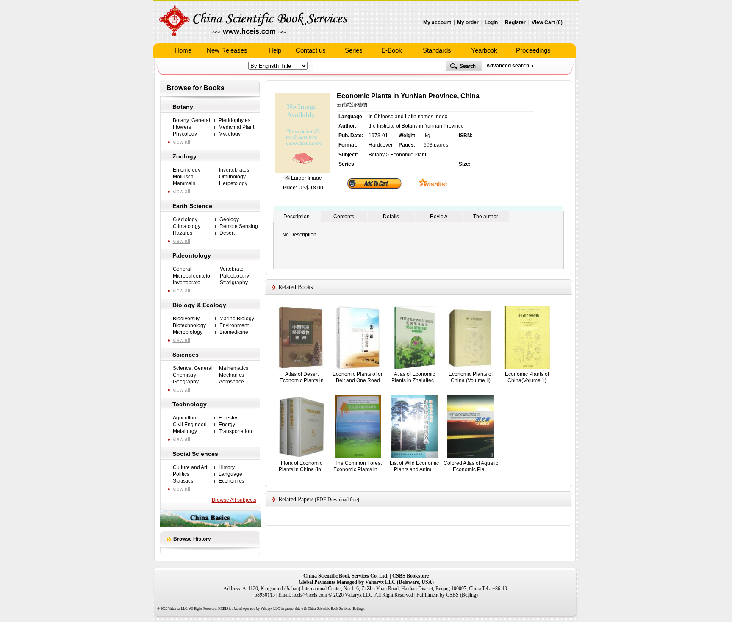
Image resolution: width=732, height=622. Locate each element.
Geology (229, 219)
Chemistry (184, 375)
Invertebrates (234, 170)
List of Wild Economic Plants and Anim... (414, 466)
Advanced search (507, 66)
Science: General (193, 368)
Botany (182, 106)
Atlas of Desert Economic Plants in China (302, 380)
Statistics (183, 481)
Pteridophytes (234, 120)
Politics (181, 474)
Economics (231, 481)
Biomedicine (233, 332)
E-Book (391, 50)
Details (391, 216)
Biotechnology (189, 325)
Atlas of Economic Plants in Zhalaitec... (414, 377)
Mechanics (231, 375)
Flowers (182, 127)
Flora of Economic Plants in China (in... (302, 466)
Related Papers (295, 499)
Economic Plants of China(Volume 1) (527, 377)
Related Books (295, 287)
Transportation (235, 431)
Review (438, 216)
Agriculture (185, 418)
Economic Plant (408, 155)
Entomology (186, 170)
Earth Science (192, 206)
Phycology (185, 134)
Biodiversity (186, 319)
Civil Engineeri (190, 425)
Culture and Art (190, 467)
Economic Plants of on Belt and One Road (358, 377)
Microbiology (187, 332)
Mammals (184, 183)
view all (181, 142)
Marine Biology (236, 319)
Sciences (185, 354)
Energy (227, 425)
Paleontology (191, 255)
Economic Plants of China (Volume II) (471, 377)
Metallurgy (185, 431)
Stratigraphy (234, 283)
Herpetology (233, 183)
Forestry (228, 418)
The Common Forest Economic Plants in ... (358, 466)
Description (296, 216)
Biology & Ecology (199, 305)
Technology (189, 404)
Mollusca (183, 177)
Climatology (186, 226)
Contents (343, 216)
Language (230, 474)
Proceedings (533, 50)
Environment (234, 325)
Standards (437, 50)
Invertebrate (186, 283)
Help (275, 50)
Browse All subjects (234, 500)
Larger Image (306, 178)
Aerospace (231, 382)
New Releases (227, 50)
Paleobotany (234, 276)
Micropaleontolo (191, 276)
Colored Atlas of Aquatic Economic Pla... (471, 466)
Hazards (182, 233)
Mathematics (233, 368)
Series (354, 50)
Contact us (311, 50)
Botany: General (191, 120)
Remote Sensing (238, 226)
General (182, 269)
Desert (227, 233)
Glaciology (185, 219)
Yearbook (484, 50)
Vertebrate (232, 269)
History (227, 467)
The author (485, 216)
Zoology (184, 156)
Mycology (230, 134)
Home (183, 50)
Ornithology (232, 177)
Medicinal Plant (236, 127)
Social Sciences (195, 453)
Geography (186, 382)
